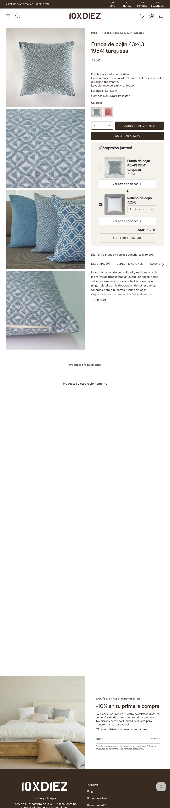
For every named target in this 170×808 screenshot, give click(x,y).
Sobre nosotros (97, 798)
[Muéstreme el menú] (8, 16)
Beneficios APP (96, 805)
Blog (90, 791)
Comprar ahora (127, 136)
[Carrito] (161, 16)
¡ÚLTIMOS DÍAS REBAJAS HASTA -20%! (27, 4)
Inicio (94, 32)
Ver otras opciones (125, 184)
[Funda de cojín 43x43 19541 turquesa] (96, 112)
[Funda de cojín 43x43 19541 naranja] (108, 112)
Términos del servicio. (134, 748)
